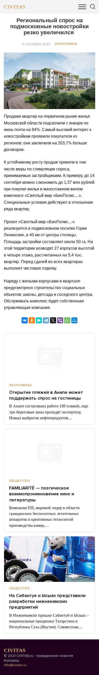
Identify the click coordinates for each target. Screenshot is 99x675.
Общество (19, 481)
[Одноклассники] (32, 320)
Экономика (66, 44)
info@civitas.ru (15, 665)
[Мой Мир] (74, 320)
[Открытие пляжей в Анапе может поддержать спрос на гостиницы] (49, 356)
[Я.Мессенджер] (39, 320)
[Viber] (60, 320)
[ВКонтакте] (25, 320)
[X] (53, 320)
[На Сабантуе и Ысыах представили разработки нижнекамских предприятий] (49, 559)
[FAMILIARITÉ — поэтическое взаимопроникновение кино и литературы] (49, 451)
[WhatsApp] (67, 320)
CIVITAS (14, 7)
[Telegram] (46, 320)
